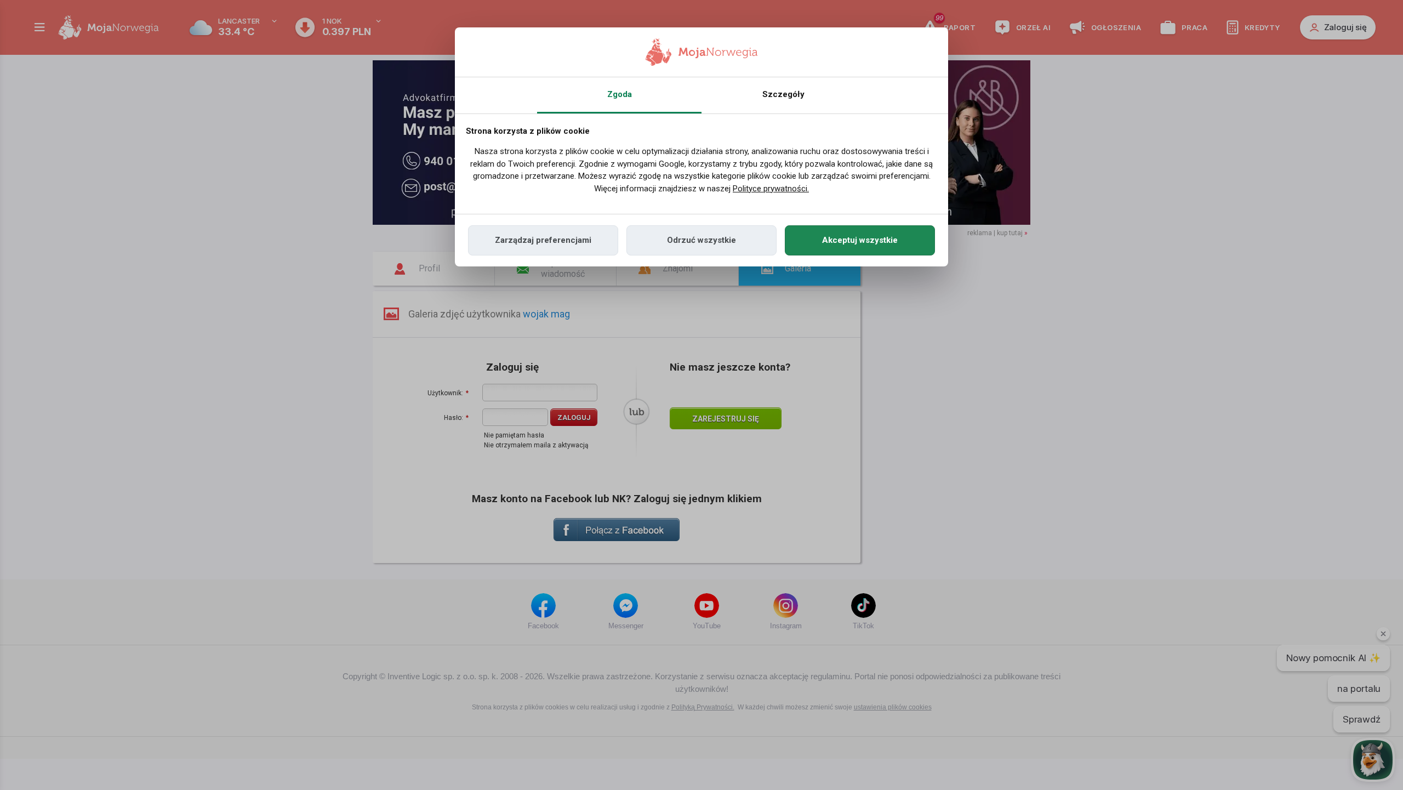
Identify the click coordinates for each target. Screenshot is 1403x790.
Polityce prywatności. (771, 189)
